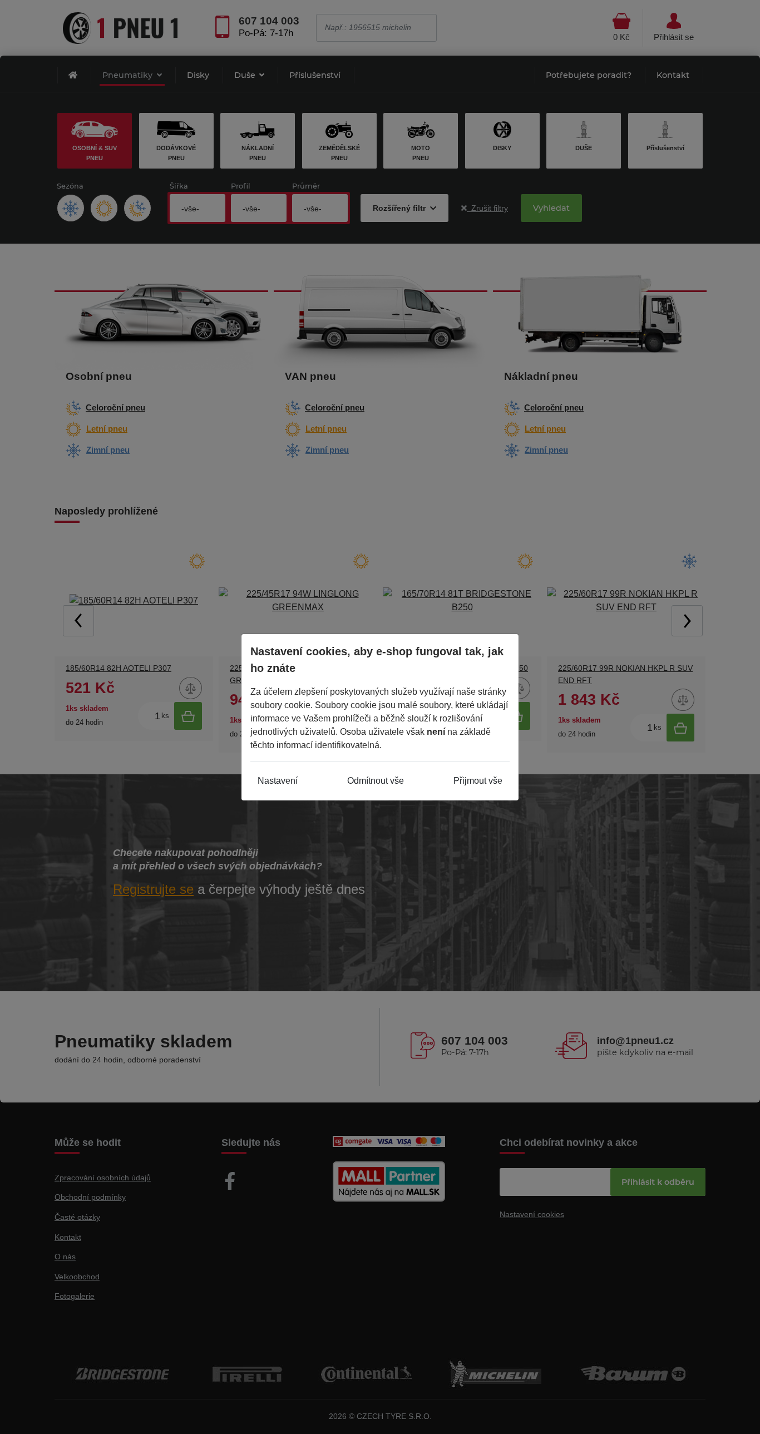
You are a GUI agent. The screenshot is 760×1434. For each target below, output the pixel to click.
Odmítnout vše (375, 780)
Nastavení (278, 780)
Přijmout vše (477, 780)
